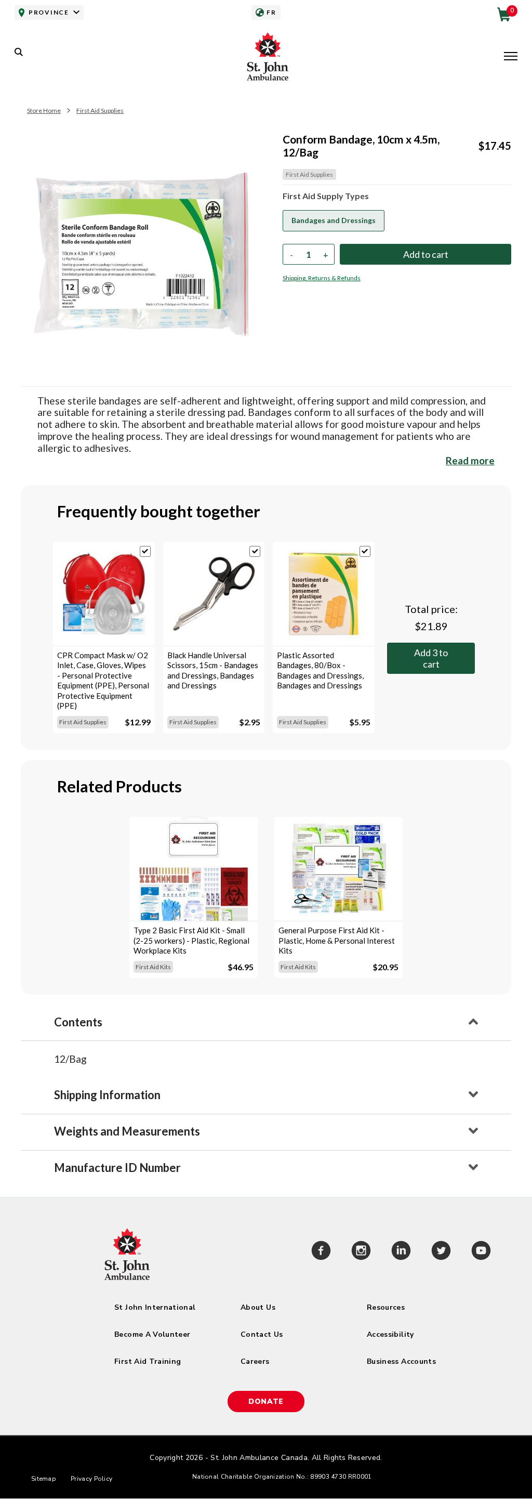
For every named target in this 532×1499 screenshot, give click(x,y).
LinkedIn (401, 1252)
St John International (154, 1307)
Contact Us (262, 1334)
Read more (470, 460)
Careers (255, 1361)
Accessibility (390, 1334)
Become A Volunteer (152, 1334)
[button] (510, 57)
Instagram (361, 1252)
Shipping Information (107, 1095)
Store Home (44, 110)
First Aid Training (147, 1361)
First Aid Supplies (100, 110)
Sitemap (43, 1479)
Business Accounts (401, 1361)
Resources (386, 1307)
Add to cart (431, 658)
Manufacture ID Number (117, 1168)
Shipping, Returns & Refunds (322, 278)
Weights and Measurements (127, 1131)
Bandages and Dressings (333, 220)
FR (271, 12)
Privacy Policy (91, 1479)
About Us (258, 1307)
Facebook (321, 1252)
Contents (78, 1022)
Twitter (441, 1252)
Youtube (481, 1252)
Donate (266, 1401)
